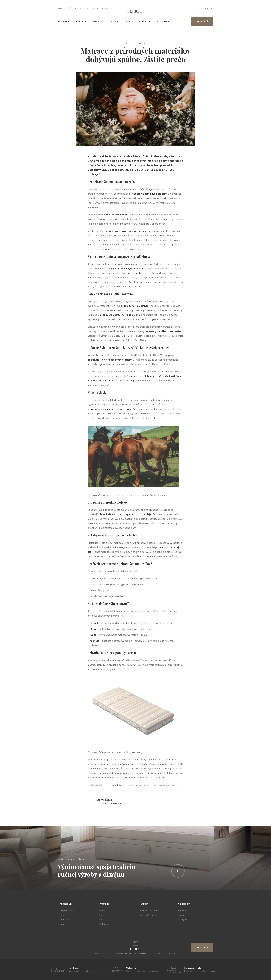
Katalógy (163, 21)
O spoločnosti (67, 910)
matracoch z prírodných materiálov (157, 785)
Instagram (183, 919)
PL (212, 9)
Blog (95, 9)
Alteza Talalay (141, 660)
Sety (127, 21)
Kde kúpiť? (202, 21)
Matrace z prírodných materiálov (106, 189)
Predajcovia (81, 9)
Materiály (144, 21)
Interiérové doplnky (148, 915)
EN (206, 9)
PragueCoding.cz (169, 954)
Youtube (182, 915)
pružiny (140, 244)
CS (201, 9)
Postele (81, 21)
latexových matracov (164, 268)
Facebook (183, 910)
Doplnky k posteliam (149, 910)
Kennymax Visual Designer (135, 954)
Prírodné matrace (97, 571)
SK (195, 9)
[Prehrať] (178, 871)
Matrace (64, 21)
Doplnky (113, 21)
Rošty (97, 21)
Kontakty (107, 9)
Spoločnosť (64, 9)
